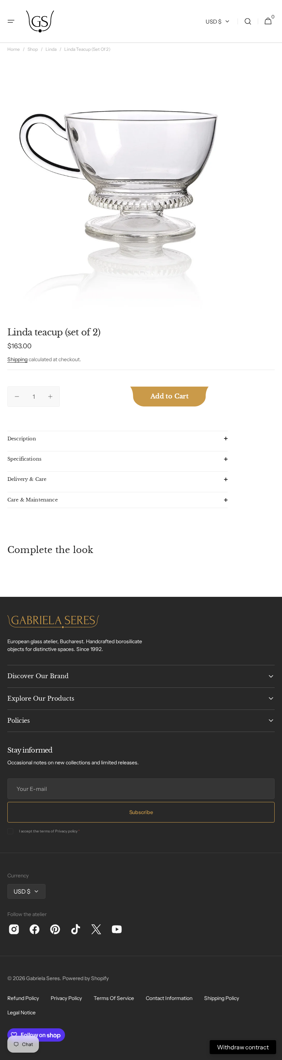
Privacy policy (66, 831)
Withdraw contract (243, 1047)
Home (13, 49)
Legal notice (21, 1012)
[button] (11, 21)
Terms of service (114, 998)
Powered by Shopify (85, 978)
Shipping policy (221, 998)
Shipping (17, 359)
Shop (33, 49)
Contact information (169, 998)
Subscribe (141, 812)
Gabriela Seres (43, 978)
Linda (51, 49)
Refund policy (23, 998)
